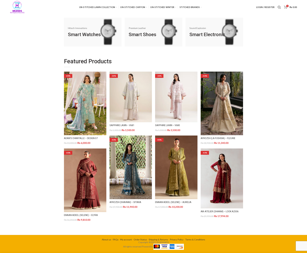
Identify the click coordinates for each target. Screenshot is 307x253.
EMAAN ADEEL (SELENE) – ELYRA (81, 215)
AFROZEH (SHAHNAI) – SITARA (125, 202)
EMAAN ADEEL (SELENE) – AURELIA (173, 202)
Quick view (104, 76)
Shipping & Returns (158, 239)
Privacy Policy (176, 239)
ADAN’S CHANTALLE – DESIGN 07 (81, 138)
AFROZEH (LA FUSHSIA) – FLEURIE (218, 138)
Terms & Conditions (195, 239)
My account (126, 239)
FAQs (115, 239)
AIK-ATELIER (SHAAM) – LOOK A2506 (220, 211)
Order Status (140, 239)
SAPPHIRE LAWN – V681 (122, 125)
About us (106, 239)
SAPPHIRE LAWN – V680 (167, 125)
